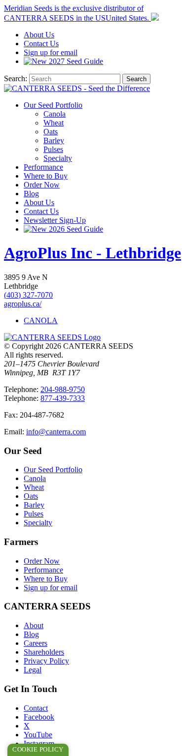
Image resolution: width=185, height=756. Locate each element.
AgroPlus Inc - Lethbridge (92, 253)
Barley (53, 140)
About (39, 34)
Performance (43, 167)
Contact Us (41, 211)
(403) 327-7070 (28, 295)
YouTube (38, 734)
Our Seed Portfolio (53, 105)
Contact (41, 43)
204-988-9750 (62, 389)
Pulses (53, 149)
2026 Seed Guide (75, 229)
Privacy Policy (46, 661)
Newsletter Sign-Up (55, 220)
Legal (32, 669)
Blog (31, 193)
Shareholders (44, 652)
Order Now (42, 185)
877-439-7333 (62, 398)
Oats (50, 131)
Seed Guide (76, 61)
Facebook (39, 717)
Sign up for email (50, 52)
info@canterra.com (56, 431)
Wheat (53, 123)
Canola (54, 114)
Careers (35, 643)
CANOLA (41, 320)
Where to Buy (46, 176)
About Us (39, 202)
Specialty (57, 158)
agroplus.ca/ (22, 304)
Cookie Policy (38, 749)
